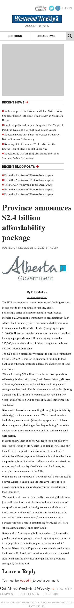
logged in (26, 580)
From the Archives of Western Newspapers (28, 175)
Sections (15, 36)
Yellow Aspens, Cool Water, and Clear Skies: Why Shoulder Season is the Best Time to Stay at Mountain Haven (32, 115)
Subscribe (51, 594)
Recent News (15, 102)
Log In (67, 8)
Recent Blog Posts (20, 166)
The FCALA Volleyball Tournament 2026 (28, 184)
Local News (46, 36)
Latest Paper (29, 594)
